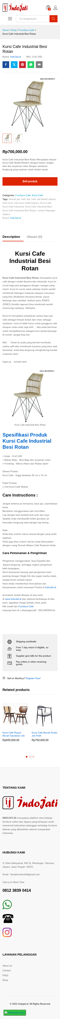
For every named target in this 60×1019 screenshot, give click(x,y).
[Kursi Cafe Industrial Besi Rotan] (5, 64)
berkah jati (14, 199)
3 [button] (33, 757)
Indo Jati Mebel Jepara (44, 199)
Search (54, 18)
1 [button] (27, 757)
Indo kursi (7, 203)
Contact (6, 970)
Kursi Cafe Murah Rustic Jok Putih (44, 734)
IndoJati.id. (50, 587)
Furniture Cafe (23, 195)
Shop (5, 980)
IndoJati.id (15, 56)
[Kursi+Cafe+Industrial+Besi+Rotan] (14, 64)
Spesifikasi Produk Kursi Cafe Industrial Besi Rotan (26, 441)
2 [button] (30, 757)
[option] (15, 725)
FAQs (5, 975)
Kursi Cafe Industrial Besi (38, 206)
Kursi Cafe (37, 195)
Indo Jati (25, 199)
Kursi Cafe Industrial (13, 206)
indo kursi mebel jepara (26, 203)
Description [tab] (11, 236)
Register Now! (33, 678)
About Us (7, 965)
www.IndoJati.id (13, 599)
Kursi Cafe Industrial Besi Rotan (19, 210)
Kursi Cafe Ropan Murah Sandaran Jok (13, 734)
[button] (11, 727)
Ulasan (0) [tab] (34, 236)
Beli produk (30, 181)
